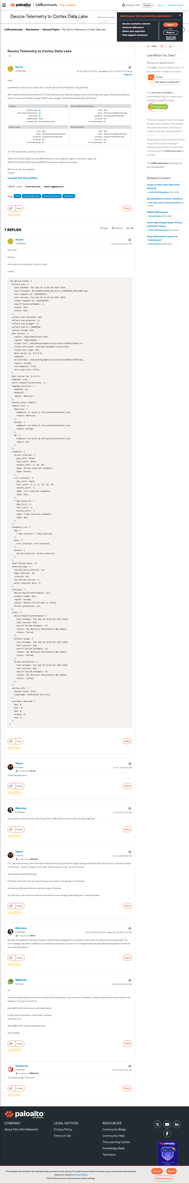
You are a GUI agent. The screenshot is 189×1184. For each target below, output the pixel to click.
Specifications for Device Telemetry (165, 199)
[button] (157, 1171)
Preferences (164, 1178)
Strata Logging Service (54, 187)
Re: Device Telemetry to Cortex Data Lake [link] (84, 29)
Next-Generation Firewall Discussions (164, 203)
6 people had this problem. (23, 178)
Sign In (160, 5)
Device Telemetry (52, 196)
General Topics (51, 29)
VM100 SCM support (157, 212)
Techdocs (108, 1154)
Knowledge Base (113, 1148)
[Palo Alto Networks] (28, 1114)
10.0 (17, 196)
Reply (127, 208)
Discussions (32, 29)
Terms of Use (62, 1135)
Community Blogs (114, 1129)
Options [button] (129, 67)
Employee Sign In (176, 5)
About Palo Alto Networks (21, 1129)
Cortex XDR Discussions (159, 192)
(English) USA (133, 5)
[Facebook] (167, 1133)
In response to (27, 771)
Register (147, 5)
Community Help (113, 1135)
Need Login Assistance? (171, 38)
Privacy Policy (80, 1175)
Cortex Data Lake (33, 187)
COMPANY (12, 1123)
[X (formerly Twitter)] (157, 1124)
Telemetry (68, 196)
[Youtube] (167, 1124)
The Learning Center (116, 1142)
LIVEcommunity (13, 29)
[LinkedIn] (177, 1124)
